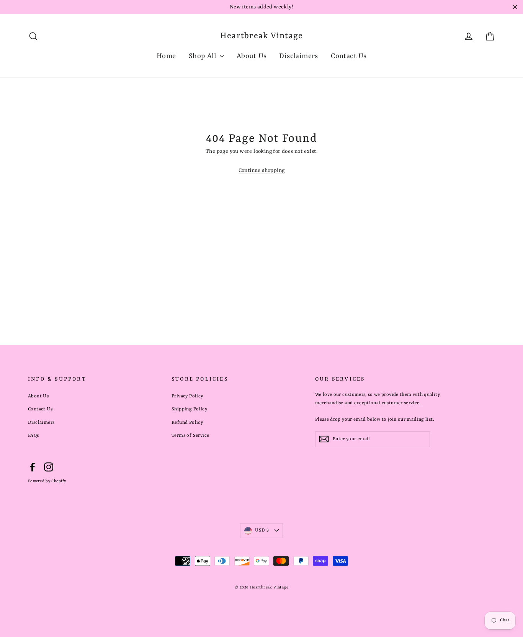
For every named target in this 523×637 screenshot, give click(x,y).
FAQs (33, 435)
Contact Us (348, 56)
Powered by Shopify (47, 481)
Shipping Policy (189, 409)
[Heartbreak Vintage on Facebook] (32, 467)
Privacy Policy (187, 396)
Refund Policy (187, 422)
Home (166, 56)
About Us (251, 56)
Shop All (203, 56)
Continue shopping (262, 170)
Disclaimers (298, 56)
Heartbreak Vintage (261, 36)
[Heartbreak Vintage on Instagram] (48, 467)
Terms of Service (190, 435)
